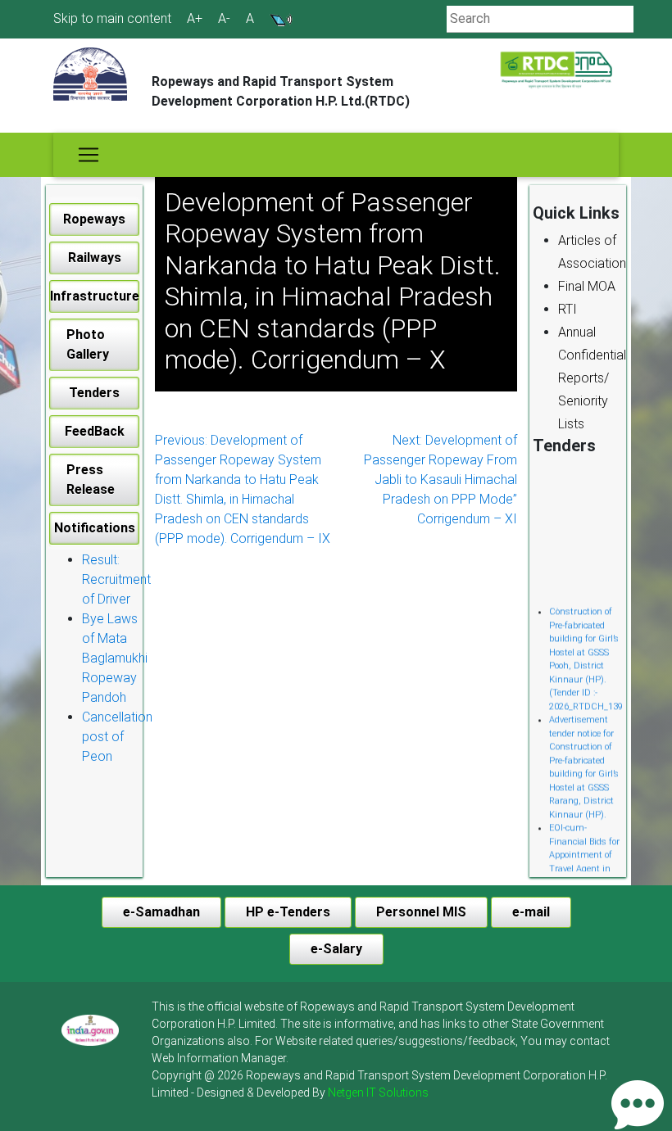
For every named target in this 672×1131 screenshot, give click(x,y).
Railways (94, 257)
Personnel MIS (421, 912)
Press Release (90, 479)
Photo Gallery (87, 344)
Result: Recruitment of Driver (116, 579)
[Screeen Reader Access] (281, 18)
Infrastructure (94, 296)
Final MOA (586, 286)
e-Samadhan (161, 912)
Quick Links (576, 213)
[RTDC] (557, 70)
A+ (194, 19)
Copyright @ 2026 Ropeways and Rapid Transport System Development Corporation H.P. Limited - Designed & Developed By (379, 1084)
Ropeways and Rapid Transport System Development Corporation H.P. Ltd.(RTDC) (281, 91)
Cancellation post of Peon (117, 736)
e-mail (531, 912)
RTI (567, 309)
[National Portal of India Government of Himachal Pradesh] (90, 1030)
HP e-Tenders (288, 912)
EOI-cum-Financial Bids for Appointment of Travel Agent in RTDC (584, 850)
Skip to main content (112, 18)
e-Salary (336, 949)
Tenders (94, 392)
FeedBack (95, 431)
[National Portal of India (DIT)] (90, 1029)
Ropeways (94, 219)
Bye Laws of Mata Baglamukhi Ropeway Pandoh (115, 658)
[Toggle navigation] (88, 154)
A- (224, 19)
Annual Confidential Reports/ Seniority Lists (592, 378)
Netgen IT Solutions (378, 1092)
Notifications (94, 528)
